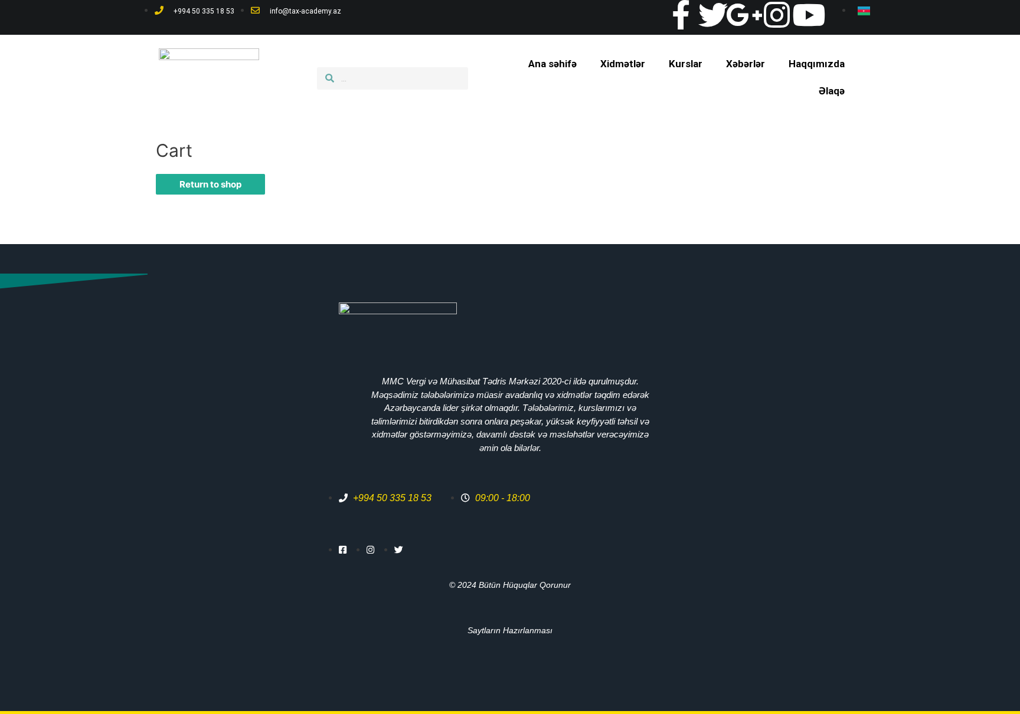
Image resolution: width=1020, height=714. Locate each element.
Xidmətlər (622, 64)
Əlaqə (832, 91)
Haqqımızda (817, 64)
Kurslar (685, 64)
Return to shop (210, 184)
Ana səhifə (552, 64)
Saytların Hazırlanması (510, 630)
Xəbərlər (745, 64)
